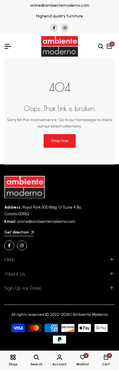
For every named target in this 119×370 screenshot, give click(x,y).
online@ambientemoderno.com (59, 5)
